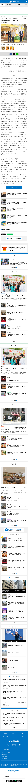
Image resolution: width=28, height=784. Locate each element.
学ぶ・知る (25, 4)
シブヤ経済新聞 (14, 2)
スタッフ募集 (4, 758)
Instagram (15, 744)
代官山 (6, 22)
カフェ (3, 22)
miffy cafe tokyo (6, 229)
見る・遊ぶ (11, 4)
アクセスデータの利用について (7, 752)
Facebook (8, 744)
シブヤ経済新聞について (6, 749)
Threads (19, 744)
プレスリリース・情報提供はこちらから (9, 751)
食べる (7, 4)
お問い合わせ (4, 754)
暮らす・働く (20, 4)
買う (15, 4)
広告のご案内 (4, 756)
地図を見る (14, 187)
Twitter (12, 744)
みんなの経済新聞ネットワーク (14, 771)
